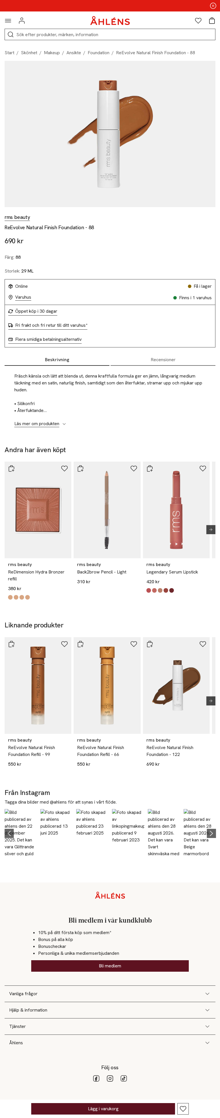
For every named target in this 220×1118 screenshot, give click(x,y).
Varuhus (23, 297)
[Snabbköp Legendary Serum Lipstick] (150, 468)
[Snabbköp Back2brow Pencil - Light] (80, 468)
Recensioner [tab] (163, 360)
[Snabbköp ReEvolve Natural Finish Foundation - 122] (150, 644)
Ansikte (73, 53)
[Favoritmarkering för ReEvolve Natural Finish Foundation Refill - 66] (134, 644)
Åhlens (16, 1043)
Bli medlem (110, 966)
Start (9, 53)
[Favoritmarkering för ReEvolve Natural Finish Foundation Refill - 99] (64, 644)
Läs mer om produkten (36, 424)
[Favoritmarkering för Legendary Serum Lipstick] (203, 468)
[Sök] (10, 34)
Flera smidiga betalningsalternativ (48, 339)
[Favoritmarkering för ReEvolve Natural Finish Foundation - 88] (183, 1109)
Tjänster (17, 1026)
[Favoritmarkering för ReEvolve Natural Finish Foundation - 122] (203, 644)
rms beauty (17, 217)
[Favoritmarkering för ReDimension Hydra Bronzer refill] (64, 468)
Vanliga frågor (23, 994)
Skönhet (29, 53)
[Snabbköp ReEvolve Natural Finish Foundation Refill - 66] (80, 644)
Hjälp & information (28, 1010)
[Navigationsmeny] (8, 20)
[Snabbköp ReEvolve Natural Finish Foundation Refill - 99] (11, 644)
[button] (21, 832)
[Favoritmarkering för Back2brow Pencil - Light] (134, 468)
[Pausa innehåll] (213, 5)
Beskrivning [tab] (57, 360)
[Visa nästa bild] (208, 529)
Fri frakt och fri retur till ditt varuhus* (51, 325)
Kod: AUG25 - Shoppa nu (110, 6)
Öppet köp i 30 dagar (36, 311)
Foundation (98, 53)
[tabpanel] (110, 397)
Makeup (52, 53)
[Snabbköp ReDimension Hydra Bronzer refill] (11, 468)
